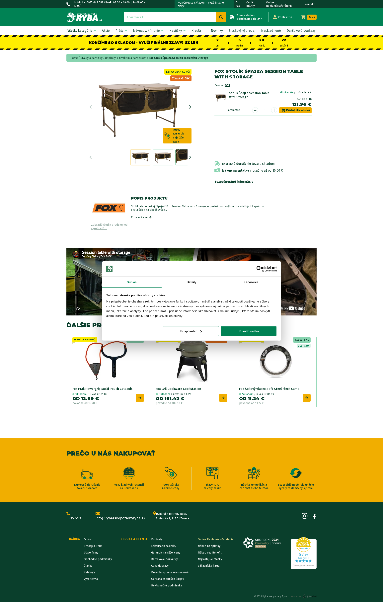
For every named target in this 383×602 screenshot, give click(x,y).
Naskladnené (271, 31)
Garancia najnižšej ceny (165, 552)
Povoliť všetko (249, 331)
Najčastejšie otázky (210, 559)
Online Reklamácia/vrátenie (279, 4)
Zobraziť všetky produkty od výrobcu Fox (109, 226)
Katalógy (89, 572)
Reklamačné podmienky (166, 585)
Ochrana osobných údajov (167, 579)
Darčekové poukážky (164, 559)
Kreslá (196, 31)
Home (74, 58)
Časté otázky (250, 4)
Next (190, 107)
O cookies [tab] (251, 282)
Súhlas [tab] (132, 282)
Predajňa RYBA (93, 546)
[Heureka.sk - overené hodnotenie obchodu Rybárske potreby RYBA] (304, 553)
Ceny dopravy (160, 565)
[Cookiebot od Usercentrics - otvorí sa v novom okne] (259, 269)
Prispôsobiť (188, 331)
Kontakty (157, 539)
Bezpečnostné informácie (233, 182)
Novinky (217, 31)
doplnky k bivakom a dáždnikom (125, 58)
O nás (238, 4)
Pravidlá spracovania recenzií (170, 572)
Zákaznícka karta (208, 565)
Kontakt (310, 4)
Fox (227, 85)
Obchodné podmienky (98, 559)
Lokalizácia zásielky (163, 546)
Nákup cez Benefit (209, 552)
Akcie (106, 31)
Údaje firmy (91, 552)
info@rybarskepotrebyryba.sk (120, 518)
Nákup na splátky (235, 170)
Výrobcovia (91, 579)
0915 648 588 (77, 518)
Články (88, 565)
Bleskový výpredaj (242, 31)
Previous (90, 107)
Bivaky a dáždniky (91, 58)
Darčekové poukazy (301, 31)
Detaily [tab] (191, 282)
